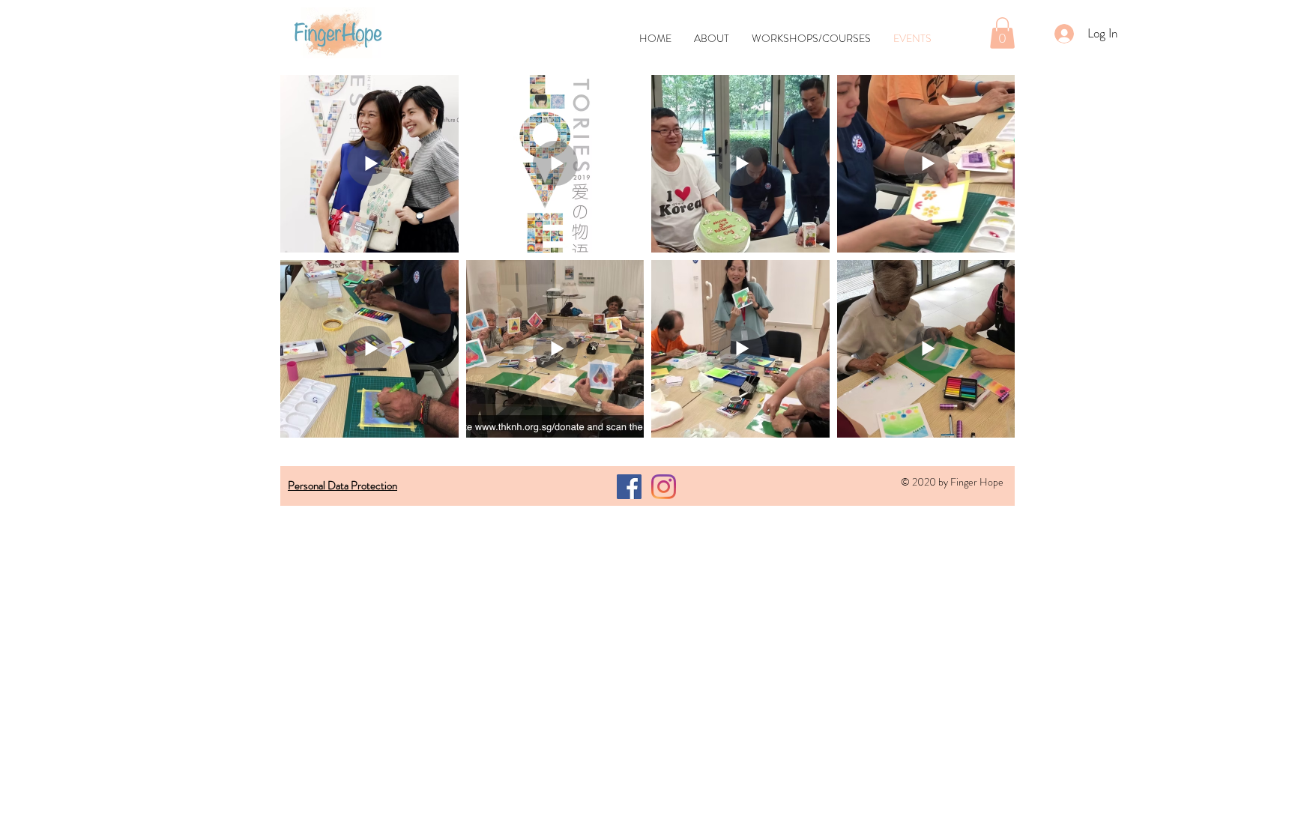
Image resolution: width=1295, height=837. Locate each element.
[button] (1002, 33)
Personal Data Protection (342, 485)
